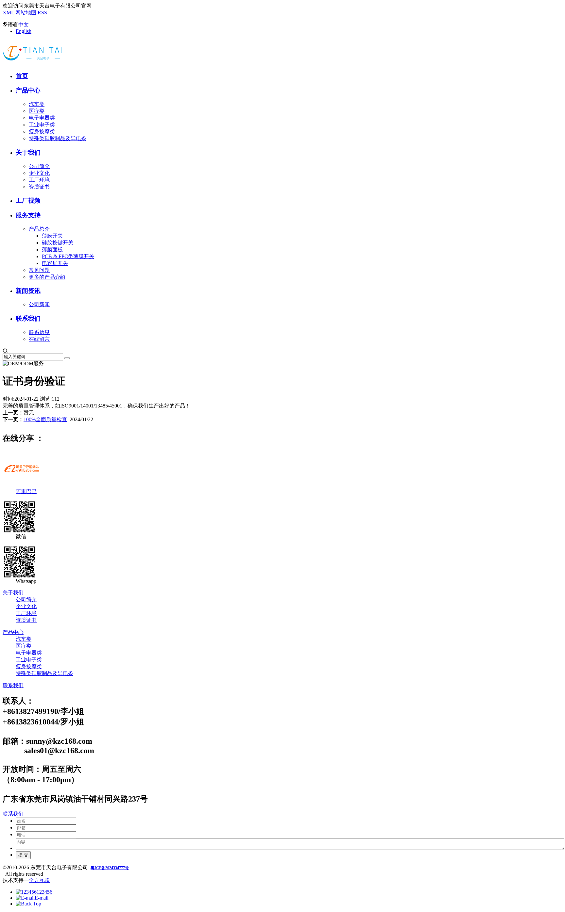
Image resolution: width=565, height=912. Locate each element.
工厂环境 (39, 180)
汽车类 (36, 104)
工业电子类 (42, 124)
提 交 (23, 855)
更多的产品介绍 (47, 277)
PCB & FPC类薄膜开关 (68, 256)
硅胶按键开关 (57, 242)
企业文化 (39, 173)
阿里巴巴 (26, 491)
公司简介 (39, 166)
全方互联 (39, 880)
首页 (22, 76)
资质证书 (39, 187)
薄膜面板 (52, 249)
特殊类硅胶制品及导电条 (57, 138)
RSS (42, 12)
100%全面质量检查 (45, 419)
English (23, 31)
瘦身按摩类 (42, 131)
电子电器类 (42, 118)
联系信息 (39, 332)
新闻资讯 (28, 290)
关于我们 (28, 152)
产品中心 (28, 90)
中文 (23, 24)
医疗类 (36, 111)
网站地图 (25, 12)
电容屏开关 (55, 263)
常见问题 (39, 270)
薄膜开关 (52, 236)
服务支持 (28, 215)
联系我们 (28, 318)
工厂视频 (28, 200)
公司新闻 (39, 304)
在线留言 (39, 339)
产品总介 (39, 229)
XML (8, 12)
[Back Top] (28, 903)
